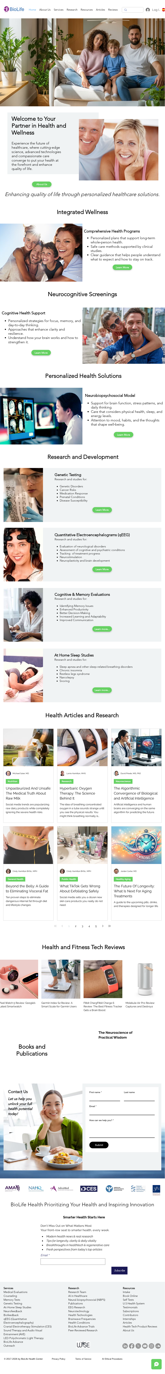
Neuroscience (123, 781)
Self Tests (128, 1299)
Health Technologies (80, 1315)
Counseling (10, 1295)
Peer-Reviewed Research (82, 1330)
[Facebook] (131, 1346)
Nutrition (12, 781)
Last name (129, 1092)
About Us (128, 1330)
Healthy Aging (123, 879)
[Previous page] (62, 926)
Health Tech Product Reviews (140, 1326)
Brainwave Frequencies (82, 1319)
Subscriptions (131, 1311)
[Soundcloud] (158, 1346)
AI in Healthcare (77, 1295)
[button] (58, 9)
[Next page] (103, 926)
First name (95, 1092)
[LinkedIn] (125, 1346)
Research (66, 781)
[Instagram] (151, 1346)
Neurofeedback (13, 1311)
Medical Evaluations (15, 1292)
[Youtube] (145, 1346)
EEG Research (76, 1307)
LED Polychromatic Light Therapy (24, 1338)
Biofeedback (11, 1315)
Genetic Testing (13, 1303)
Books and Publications (31, 1050)
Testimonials (130, 1307)
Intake (126, 1292)
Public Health (69, 879)
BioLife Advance (13, 1341)
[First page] (55, 926)
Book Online (130, 1295)
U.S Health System (134, 1303)
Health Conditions (79, 1322)
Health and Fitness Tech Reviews (83, 947)
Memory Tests (12, 1299)
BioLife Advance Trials (81, 1326)
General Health (15, 879)
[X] (138, 1346)
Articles (127, 1322)
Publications (75, 1303)
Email (92, 1106)
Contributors (130, 1315)
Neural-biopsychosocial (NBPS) (86, 1299)
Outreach (9, 1345)
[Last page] (109, 926)
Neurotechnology (78, 1311)
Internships (129, 1319)
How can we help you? (101, 1120)
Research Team (77, 1292)
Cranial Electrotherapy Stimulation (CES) (28, 1326)
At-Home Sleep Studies (17, 1307)
